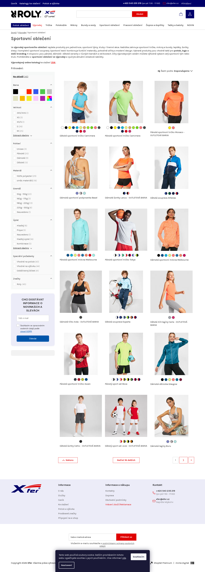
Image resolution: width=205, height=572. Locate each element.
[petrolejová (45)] (177, 379)
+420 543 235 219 (132, 3)
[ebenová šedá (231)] (80, 317)
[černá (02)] (66, 127)
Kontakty (109, 490)
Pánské (22, 153)
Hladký (21, 225)
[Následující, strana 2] (183, 460)
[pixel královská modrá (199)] (86, 379)
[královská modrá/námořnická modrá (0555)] (166, 193)
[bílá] (22, 91)
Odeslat (32, 338)
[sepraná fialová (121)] (77, 193)
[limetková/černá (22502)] (137, 255)
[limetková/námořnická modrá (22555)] (128, 317)
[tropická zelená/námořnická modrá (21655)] (169, 193)
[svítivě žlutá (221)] (80, 127)
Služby (61, 495)
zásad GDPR (26, 331)
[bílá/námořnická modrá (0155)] (117, 317)
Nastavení (66, 565)
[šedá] (49, 91)
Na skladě (20, 76)
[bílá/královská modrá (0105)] (118, 255)
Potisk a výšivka (51, 3)
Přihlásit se (126, 537)
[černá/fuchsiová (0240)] (129, 255)
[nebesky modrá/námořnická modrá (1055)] (124, 317)
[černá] (15, 91)
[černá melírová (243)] (80, 441)
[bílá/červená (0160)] (126, 255)
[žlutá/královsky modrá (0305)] (124, 379)
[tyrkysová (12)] (77, 127)
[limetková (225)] (88, 127)
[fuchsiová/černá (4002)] (135, 379)
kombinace (24, 243)
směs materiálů (26, 180)
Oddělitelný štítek (27, 270)
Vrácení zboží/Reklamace (118, 504)
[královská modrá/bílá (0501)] (133, 255)
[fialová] (42, 98)
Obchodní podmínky (115, 500)
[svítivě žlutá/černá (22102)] (128, 379)
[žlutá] (29, 98)
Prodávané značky (67, 513)
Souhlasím (138, 556)
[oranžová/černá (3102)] (131, 441)
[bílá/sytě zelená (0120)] (122, 255)
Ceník (14, 3)
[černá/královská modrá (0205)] (124, 193)
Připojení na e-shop (68, 518)
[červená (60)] (80, 131)
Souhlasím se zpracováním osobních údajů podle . (32, 328)
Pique (21, 230)
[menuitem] (21, 25)
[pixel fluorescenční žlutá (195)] (82, 379)
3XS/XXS (22, 113)
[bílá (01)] (62, 127)
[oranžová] (22, 98)
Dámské (22, 158)
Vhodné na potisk (27, 261)
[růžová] (35, 98)
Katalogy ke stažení (29, 3)
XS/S (20, 122)
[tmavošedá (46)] (99, 127)
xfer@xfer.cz (172, 3)
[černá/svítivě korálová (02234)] (128, 193)
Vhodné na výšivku (28, 266)
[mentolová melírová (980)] (93, 255)
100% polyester (26, 176)
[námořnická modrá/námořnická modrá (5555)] (173, 193)
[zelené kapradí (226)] (91, 127)
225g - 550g (24, 207)
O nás (61, 490)
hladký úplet (25, 239)
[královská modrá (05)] (73, 127)
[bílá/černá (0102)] (115, 255)
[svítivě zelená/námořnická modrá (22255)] (131, 379)
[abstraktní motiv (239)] (80, 193)
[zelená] (42, 91)
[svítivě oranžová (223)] (84, 127)
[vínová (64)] (180, 379)
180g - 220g (24, 203)
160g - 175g (23, 198)
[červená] (29, 91)
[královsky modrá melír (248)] (82, 255)
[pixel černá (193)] (75, 379)
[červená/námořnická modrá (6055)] (177, 193)
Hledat (139, 14)
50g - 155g (24, 194)
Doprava (109, 495)
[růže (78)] (84, 131)
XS (19, 117)
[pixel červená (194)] (78, 379)
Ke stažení (63, 504)
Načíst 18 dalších (126, 460)
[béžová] (15, 98)
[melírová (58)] (169, 317)
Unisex (21, 149)
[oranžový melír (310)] (86, 255)
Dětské (22, 162)
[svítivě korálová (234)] (95, 127)
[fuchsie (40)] (184, 255)
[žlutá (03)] (69, 127)
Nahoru (69, 460)
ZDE (53, 62)
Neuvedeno (23, 212)
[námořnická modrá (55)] (77, 131)
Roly (21, 284)
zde (124, 558)
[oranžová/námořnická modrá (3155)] (131, 317)
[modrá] (35, 91)
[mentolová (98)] (84, 193)
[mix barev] (49, 98)
